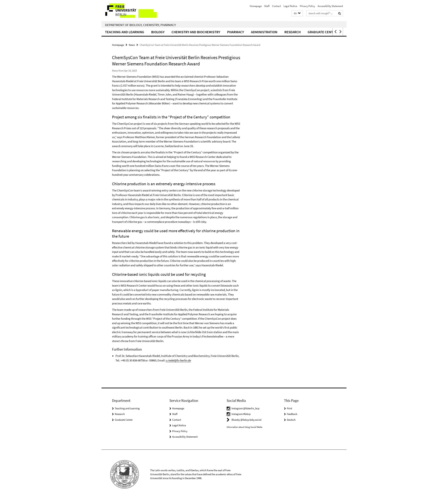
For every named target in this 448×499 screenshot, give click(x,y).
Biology (157, 32)
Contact (276, 6)
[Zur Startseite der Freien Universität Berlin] (131, 10)
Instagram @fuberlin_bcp (245, 408)
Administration (264, 32)
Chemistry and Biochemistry (196, 32)
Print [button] (289, 408)
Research (292, 32)
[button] (297, 13)
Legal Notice (290, 6)
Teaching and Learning (124, 32)
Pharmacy (235, 32)
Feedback (292, 414)
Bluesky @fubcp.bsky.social (246, 419)
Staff (267, 6)
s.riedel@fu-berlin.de (178, 360)
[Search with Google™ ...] (339, 13)
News (132, 45)
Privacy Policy (307, 6)
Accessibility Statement (330, 6)
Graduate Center (124, 419)
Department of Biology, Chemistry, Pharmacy (140, 25)
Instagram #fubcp (241, 414)
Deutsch (291, 419)
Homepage (256, 6)
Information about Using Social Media (244, 427)
